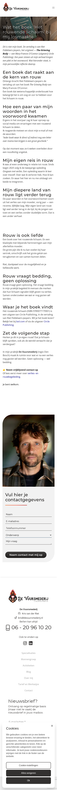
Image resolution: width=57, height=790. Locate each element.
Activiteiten (28, 665)
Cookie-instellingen (28, 765)
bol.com (20, 321)
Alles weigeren (28, 773)
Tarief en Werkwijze (28, 684)
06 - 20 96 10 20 (31, 627)
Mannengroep (28, 659)
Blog (28, 671)
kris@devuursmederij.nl (30, 617)
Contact (28, 690)
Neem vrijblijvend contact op (22, 369)
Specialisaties (29, 653)
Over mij (28, 678)
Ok (28, 780)
